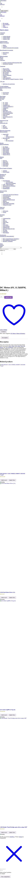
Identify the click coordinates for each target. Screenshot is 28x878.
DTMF (4, 109)
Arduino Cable (6, 39)
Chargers (5, 46)
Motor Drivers (6, 148)
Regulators (2, 175)
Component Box (6, 218)
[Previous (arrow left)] (0, 870)
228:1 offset (11, 346)
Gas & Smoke (6, 197)
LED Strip (5, 128)
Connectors (2, 66)
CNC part (2, 81)
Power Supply (6, 172)
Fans (1, 89)
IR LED (5, 126)
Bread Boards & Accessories (6, 50)
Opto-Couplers (6, 114)
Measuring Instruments (5, 130)
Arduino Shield (6, 37)
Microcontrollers (3, 131)
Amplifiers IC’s (6, 105)
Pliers (4, 223)
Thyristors (2, 214)
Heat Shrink (2, 96)
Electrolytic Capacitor (8, 64)
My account (5, 23)
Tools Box (5, 231)
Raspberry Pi (3, 174)
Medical (5, 201)
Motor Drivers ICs (7, 111)
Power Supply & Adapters (6, 168)
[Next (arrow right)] (2, 870)
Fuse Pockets (6, 92)
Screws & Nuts (3, 190)
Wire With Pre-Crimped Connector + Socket (13, 79)
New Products (6, 24)
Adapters (5, 170)
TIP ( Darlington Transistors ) (9, 240)
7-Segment (2, 32)
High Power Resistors (11, 183)
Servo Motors (6, 152)
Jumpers (5, 54)
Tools (1, 216)
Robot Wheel (6, 150)
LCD (1, 121)
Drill (4, 219)
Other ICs (5, 115)
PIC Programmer (9, 140)
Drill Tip (5, 160)
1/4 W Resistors (9, 182)
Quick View (12, 480)
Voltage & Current (7, 205)
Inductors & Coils (4, 120)
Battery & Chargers (4, 42)
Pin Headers (5, 74)
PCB (1, 158)
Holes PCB (5, 162)
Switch (4, 212)
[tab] (14, 30)
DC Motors (5, 146)
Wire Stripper (6, 232)
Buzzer (1, 57)
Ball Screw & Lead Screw (9, 84)
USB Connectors (7, 77)
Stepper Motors (6, 153)
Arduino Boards (6, 36)
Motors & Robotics (4, 144)
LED (4, 125)
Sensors (2, 192)
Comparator (5, 107)
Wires (1, 246)
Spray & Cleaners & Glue (9, 228)
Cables (1, 59)
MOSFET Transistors (8, 241)
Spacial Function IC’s (8, 116)
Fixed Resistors (6, 180)
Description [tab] (5, 337)
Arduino (2, 34)
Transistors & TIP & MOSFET (7, 236)
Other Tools (5, 222)
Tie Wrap (5, 230)
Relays (1, 177)
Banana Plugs (6, 68)
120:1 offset (17, 346)
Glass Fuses (5, 94)
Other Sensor (6, 202)
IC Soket (2, 99)
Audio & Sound (3, 41)
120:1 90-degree (9, 347)
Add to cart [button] (4, 480)
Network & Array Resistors (9, 185)
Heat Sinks (2, 97)
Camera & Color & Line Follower (10, 194)
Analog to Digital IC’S (8, 106)
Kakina (20, 836)
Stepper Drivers (6, 154)
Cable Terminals (6, 70)
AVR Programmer (10, 136)
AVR (7, 135)
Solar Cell (2, 207)
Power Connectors (7, 75)
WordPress (12, 836)
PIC (7, 139)
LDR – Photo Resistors (8, 184)
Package (2, 157)
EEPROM (5, 110)
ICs (1, 100)
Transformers (3, 235)
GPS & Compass (7, 198)
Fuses (1, 90)
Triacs (1, 243)
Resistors (2, 178)
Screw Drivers (6, 226)
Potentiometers (6, 188)
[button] (14, 30)
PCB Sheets (5, 163)
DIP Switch (5, 211)
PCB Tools (5, 165)
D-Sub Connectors (7, 71)
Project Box (5, 225)
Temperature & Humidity (8, 203)
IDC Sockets (6, 72)
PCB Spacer (5, 164)
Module (2, 143)
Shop (4, 25)
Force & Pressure (7, 196)
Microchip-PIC (6, 138)
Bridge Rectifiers (4, 56)
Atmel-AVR (5, 134)
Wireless (2, 245)
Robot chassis (6, 149)
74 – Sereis (5, 104)
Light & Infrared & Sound (9, 199)
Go (14, 249)
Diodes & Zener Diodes (5, 87)
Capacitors (2, 60)
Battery (4, 45)
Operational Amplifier (8, 113)
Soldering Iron (6, 227)
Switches (2, 208)
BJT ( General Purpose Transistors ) (11, 238)
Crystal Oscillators (4, 86)
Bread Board (6, 52)
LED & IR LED (3, 123)
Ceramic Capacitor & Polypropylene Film (12, 62)
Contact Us (5, 27)
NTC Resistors (6, 187)
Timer (4, 118)
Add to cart (8, 297)
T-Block (5, 76)
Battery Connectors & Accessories (10, 47)
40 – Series (5, 102)
